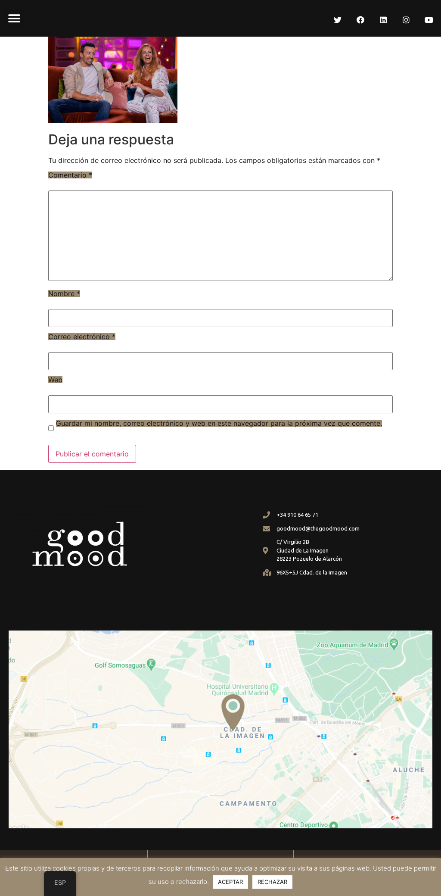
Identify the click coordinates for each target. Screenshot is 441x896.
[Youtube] (429, 20)
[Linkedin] (383, 20)
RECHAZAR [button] (272, 881)
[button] (14, 18)
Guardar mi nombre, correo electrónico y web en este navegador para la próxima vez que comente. (219, 423)
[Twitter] (337, 20)
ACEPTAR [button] (230, 881)
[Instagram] (406, 20)
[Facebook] (360, 20)
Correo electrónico (81, 336)
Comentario (70, 175)
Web (55, 379)
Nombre (64, 293)
